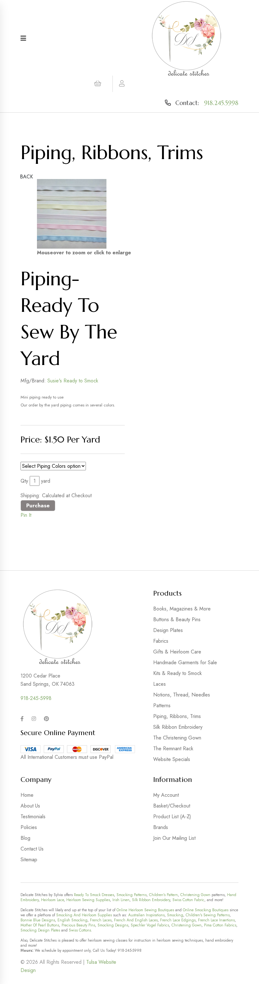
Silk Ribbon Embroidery (177, 727)
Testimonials (33, 816)
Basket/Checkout (171, 805)
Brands (160, 827)
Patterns (162, 705)
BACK (26, 176)
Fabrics (160, 641)
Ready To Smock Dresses (94, 895)
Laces (159, 684)
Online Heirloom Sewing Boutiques (145, 910)
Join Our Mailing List (174, 838)
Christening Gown (195, 895)
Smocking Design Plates (40, 930)
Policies (29, 827)
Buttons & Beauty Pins (177, 619)
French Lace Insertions (216, 920)
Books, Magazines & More (182, 608)
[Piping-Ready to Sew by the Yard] (71, 214)
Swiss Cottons (80, 930)
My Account (166, 795)
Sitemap (29, 859)
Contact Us (32, 848)
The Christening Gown (177, 737)
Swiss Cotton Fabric (188, 900)
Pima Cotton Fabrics (220, 925)
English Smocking (72, 920)
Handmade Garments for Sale (185, 662)
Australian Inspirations (146, 915)
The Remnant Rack (173, 748)
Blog (25, 838)
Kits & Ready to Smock (177, 673)
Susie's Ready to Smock (72, 380)
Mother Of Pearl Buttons (40, 925)
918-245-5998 (36, 698)
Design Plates (168, 630)
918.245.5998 (221, 103)
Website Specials (171, 759)
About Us (30, 805)
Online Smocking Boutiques (205, 910)
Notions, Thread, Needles (181, 694)
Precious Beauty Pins (78, 925)
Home (27, 795)
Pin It (26, 515)
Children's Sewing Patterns (208, 915)
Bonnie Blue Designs (38, 920)
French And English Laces (136, 920)
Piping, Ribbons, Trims (177, 716)
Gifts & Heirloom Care (177, 651)
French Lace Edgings (178, 920)
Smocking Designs (113, 925)
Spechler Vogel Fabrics (150, 925)
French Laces (100, 920)
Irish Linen (121, 900)
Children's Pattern (163, 895)
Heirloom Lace (52, 900)
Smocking (175, 915)
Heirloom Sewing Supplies (88, 900)
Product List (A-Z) (172, 816)
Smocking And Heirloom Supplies (84, 915)
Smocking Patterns (132, 895)
